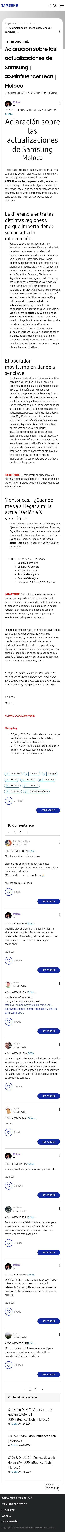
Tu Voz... (9, 114)
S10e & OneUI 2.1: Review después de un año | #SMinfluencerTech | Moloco (32, 1462)
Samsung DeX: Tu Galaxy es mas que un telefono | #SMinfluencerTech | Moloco (30, 1414)
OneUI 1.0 (49, 779)
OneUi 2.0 (33, 785)
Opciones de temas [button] (54, 31)
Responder (49, 901)
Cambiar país (9, 1521)
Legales (6, 1516)
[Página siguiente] (26, 832)
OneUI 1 (31, 779)
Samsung (15, 791)
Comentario (48, 810)
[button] (54, 103)
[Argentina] (9, 5)
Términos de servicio (14, 1504)
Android (35, 773)
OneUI (14, 779)
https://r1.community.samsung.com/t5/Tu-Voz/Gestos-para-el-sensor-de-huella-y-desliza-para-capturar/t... (31, 1009)
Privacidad (8, 1510)
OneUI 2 (15, 785)
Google (52, 773)
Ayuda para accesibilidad (17, 1498)
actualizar (16, 773)
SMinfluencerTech (39, 791)
